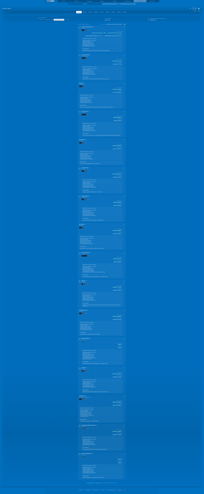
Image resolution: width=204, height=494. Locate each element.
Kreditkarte (115, 1)
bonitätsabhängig (82, 86)
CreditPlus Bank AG (83, 310)
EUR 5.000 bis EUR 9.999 (49, 19)
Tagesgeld (77, 1)
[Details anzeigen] (124, 27)
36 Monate (96, 12)
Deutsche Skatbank (86, 252)
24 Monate (90, 12)
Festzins (83, 341)
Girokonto (64, 1)
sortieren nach (103, 24)
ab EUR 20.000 (67, 19)
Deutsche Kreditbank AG (87, 453)
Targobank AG (82, 139)
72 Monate (113, 12)
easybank (84, 367)
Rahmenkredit (127, 1)
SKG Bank (83, 280)
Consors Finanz (85, 111)
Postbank (81, 83)
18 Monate (84, 12)
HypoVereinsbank (85, 196)
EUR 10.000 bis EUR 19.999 (59, 19)
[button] (102, 39)
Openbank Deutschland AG (87, 26)
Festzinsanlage (89, 1)
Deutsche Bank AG (85, 54)
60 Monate (107, 12)
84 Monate (119, 12)
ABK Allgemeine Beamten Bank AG (89, 425)
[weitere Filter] (195, 11)
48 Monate (102, 12)
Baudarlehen (152, 1)
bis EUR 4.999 (41, 19)
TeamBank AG (82, 395)
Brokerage (102, 1)
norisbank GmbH (85, 167)
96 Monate (125, 12)
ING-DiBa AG (81, 224)
